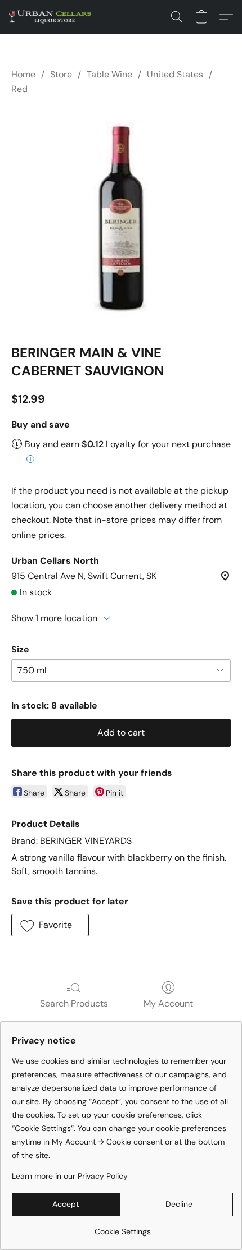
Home (23, 74)
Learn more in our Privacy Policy (70, 1176)
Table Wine (109, 74)
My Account (168, 1003)
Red (19, 89)
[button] (52, 17)
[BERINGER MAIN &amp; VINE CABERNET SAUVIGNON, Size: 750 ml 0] (121, 217)
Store (61, 74)
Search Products (74, 1003)
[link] (122, 1227)
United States (175, 74)
